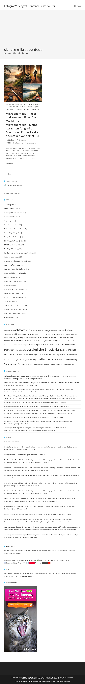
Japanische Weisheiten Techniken (15, 269)
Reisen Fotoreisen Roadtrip (13, 297)
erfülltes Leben (60, 334)
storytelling (31, 364)
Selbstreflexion (49, 359)
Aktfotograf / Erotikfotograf (13, 213)
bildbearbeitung (8, 334)
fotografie (67, 334)
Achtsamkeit (22, 330)
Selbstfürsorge (31, 360)
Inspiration (8, 340)
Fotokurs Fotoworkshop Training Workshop (18, 253)
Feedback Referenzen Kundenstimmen (33, 679)
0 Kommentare (30, 143)
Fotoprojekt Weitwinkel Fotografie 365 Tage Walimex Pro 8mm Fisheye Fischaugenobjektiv (33, 417)
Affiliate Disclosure (53, 679)
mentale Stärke (56, 344)
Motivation (9, 350)
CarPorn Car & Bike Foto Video (14, 229)
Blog (62, 679)
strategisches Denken (43, 364)
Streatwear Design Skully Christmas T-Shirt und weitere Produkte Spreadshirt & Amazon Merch (35, 402)
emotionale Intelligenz (47, 334)
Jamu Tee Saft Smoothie (12, 265)
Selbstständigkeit (9, 301)
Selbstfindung (21, 360)
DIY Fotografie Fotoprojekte (13, 241)
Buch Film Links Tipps (11, 225)
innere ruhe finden (54, 337)
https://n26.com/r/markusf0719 (23, 576)
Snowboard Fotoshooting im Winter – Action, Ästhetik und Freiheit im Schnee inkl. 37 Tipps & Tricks (36, 407)
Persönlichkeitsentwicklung (47, 354)
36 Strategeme (9, 205)
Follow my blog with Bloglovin (21, 560)
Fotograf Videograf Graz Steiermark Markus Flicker (27, 677)
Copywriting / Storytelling (12, 233)
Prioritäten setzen (64, 355)
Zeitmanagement (68, 364)
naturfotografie (20, 350)
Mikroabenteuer (14, 143)
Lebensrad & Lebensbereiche (13, 281)
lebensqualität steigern (20, 345)
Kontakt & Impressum (65, 677)
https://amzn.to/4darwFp (12, 553)
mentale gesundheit (38, 344)
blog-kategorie (9, 221)
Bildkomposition (20, 334)
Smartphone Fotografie (16, 364)
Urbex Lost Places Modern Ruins (14, 313)
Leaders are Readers (10, 277)
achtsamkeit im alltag (40, 330)
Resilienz (73, 354)
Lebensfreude (8, 345)
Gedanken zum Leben (11, 257)
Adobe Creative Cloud (11, 209)
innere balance (30, 337)
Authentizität (53, 330)
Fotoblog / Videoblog (11, 249)
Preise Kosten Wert (50, 677)
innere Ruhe (40, 337)
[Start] (5, 53)
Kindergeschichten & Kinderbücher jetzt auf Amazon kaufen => (24, 455)
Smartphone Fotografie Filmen (14, 305)
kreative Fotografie (53, 340)
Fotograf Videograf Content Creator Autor (29, 6)
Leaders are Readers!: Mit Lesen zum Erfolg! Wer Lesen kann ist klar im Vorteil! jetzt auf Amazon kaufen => (38, 514)
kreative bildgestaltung (38, 341)
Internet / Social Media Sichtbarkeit (15, 261)
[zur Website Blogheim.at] (10, 563)
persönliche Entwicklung (44, 349)
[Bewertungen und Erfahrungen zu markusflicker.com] (49, 560)
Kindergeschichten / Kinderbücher (15, 273)
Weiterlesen (10, 163)
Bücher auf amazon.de (11, 442)
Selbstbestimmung (10, 360)
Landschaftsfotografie (67, 341)
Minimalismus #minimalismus (14, 289)
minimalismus (70, 344)
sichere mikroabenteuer (20, 53)
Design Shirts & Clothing (12, 237)
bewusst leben (65, 330)
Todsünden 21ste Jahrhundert (14, 309)
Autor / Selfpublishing (11, 217)
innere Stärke (68, 337)
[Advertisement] (42, 30)
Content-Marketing (32, 334)
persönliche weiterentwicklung (26, 355)
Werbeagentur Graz (10, 317)
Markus (11, 140)
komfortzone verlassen (22, 341)
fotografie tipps (19, 337)
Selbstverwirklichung (68, 359)
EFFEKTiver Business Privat (13, 245)
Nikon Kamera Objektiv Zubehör (14, 293)
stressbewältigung (57, 364)
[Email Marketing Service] (20, 619)
